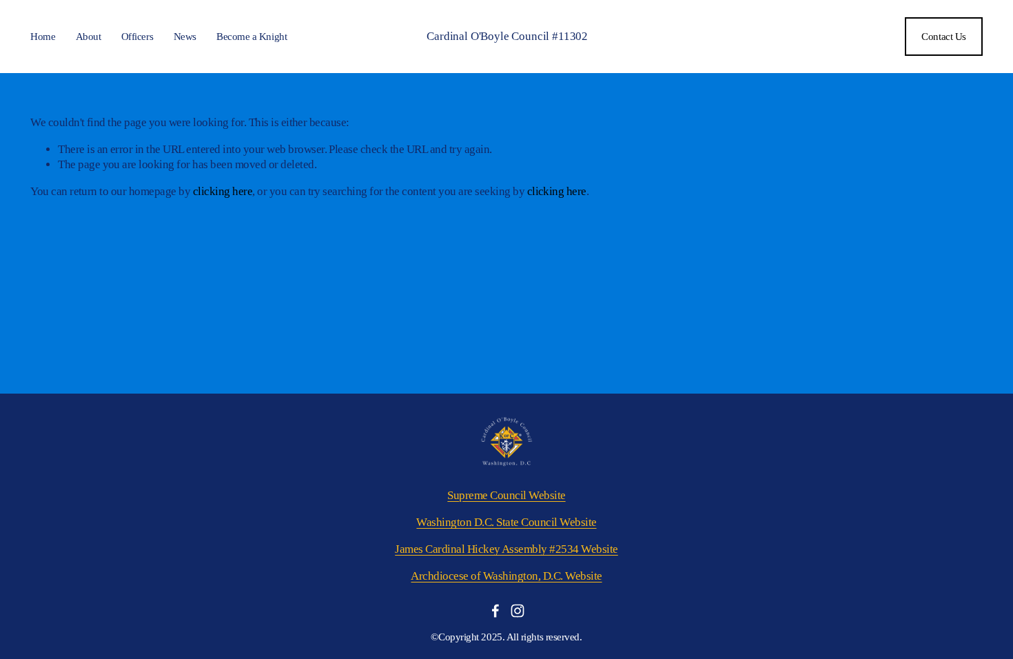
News (185, 36)
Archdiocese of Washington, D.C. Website (506, 575)
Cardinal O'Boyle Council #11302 (507, 36)
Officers (137, 36)
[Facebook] (495, 611)
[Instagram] (517, 611)
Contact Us (943, 36)
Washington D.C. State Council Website (506, 522)
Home (42, 36)
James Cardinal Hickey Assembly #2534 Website (506, 549)
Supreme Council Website (506, 495)
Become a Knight (251, 36)
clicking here (222, 191)
